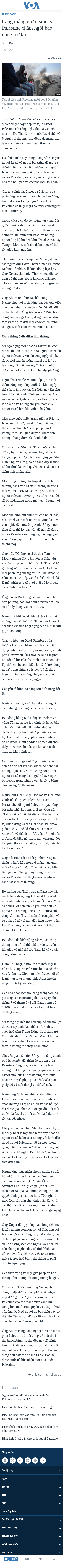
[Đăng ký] (43, 1460)
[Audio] (41, 1559)
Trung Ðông (9, 14)
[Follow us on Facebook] (5, 1460)
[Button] (54, 58)
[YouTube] (27, 1559)
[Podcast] (35, 1460)
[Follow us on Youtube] (20, 1460)
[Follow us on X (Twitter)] (13, 1460)
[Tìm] (54, 1559)
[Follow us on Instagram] (28, 1460)
